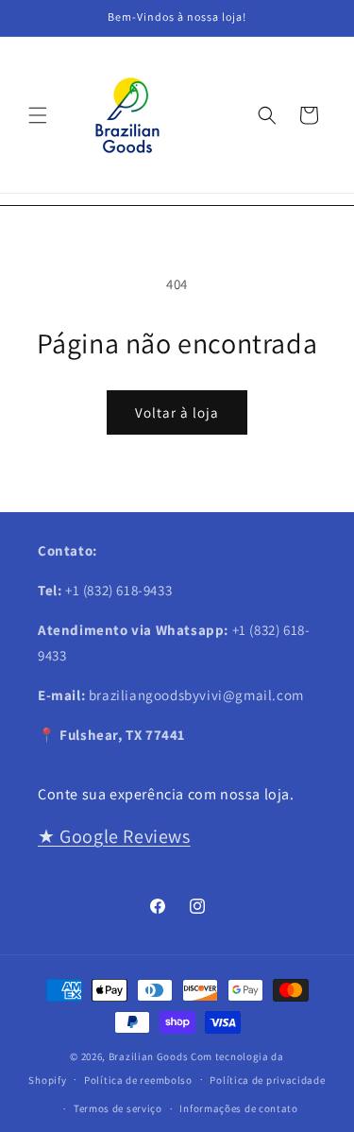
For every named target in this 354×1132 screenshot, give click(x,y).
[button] (38, 115)
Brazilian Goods (149, 1056)
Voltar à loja (177, 412)
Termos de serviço (118, 1108)
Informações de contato (238, 1108)
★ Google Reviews (114, 836)
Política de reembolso (138, 1080)
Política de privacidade (267, 1080)
